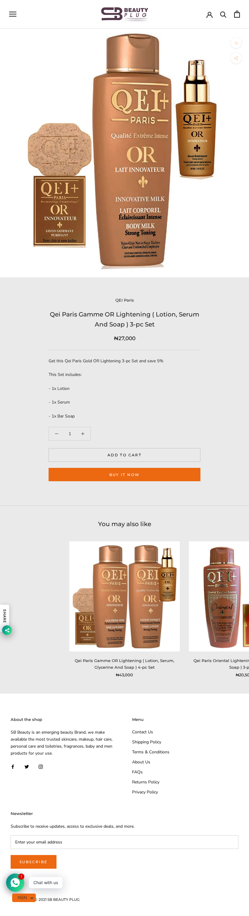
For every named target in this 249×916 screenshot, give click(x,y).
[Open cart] (237, 14)
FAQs (137, 772)
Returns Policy (145, 782)
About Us (141, 762)
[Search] (223, 14)
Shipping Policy (146, 742)
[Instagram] (41, 766)
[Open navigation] (12, 14)
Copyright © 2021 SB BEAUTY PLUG (47, 899)
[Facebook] (13, 766)
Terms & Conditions (150, 752)
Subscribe (33, 862)
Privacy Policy (145, 792)
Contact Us (142, 732)
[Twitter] (27, 766)
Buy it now (124, 474)
